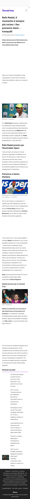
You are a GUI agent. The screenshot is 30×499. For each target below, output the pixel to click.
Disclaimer (22, 471)
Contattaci (25, 488)
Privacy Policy (15, 471)
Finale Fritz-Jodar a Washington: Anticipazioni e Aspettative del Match (16, 440)
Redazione (8, 471)
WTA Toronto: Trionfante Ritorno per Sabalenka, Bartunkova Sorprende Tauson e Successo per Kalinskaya (16, 397)
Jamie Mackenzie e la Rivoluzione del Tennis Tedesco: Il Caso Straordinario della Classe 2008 (16, 427)
